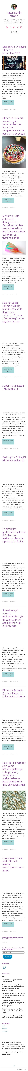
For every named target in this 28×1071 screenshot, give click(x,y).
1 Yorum (13, 207)
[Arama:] (10, 942)
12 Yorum (13, 931)
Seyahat (6, 377)
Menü (15, 32)
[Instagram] (10, 27)
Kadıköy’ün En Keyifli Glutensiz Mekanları (14, 459)
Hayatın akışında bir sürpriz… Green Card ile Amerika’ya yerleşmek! (13, 1017)
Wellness (6, 109)
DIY (3, 1026)
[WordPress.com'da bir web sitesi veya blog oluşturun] (14, 1066)
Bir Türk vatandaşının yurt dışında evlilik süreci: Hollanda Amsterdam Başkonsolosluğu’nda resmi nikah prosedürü (13, 987)
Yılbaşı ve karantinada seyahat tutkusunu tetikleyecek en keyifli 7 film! (12, 1010)
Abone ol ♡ (7, 957)
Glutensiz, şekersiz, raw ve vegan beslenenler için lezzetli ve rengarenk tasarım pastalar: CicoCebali (13, 125)
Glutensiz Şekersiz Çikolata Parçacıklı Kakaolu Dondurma (13, 693)
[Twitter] (17, 27)
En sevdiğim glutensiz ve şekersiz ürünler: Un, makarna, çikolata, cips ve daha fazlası (14, 535)
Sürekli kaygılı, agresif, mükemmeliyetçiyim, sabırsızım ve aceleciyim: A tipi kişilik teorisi (12, 618)
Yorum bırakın (14, 294)
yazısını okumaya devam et (7, 102)
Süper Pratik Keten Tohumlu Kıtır (13, 387)
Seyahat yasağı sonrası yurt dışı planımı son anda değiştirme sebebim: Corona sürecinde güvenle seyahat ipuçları (13, 312)
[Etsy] (21, 27)
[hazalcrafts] (7, 27)
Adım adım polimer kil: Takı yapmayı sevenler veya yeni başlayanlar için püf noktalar (13, 995)
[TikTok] (14, 27)
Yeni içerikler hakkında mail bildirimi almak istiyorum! (13, 948)
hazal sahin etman (14, 14)
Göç (3, 976)
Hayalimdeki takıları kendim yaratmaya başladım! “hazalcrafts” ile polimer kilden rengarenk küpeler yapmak (13, 1003)
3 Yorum (13, 109)
